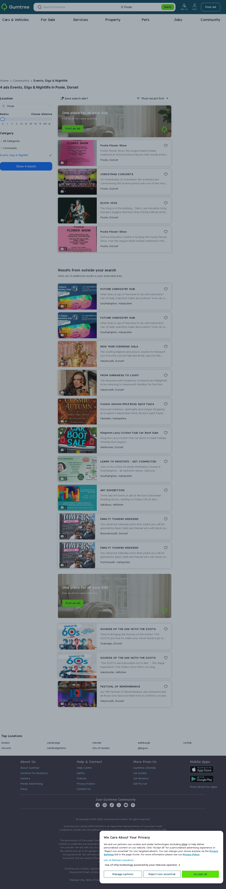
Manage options (122, 874)
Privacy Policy (191, 854)
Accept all (200, 874)
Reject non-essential (161, 874)
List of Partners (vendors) (118, 860)
